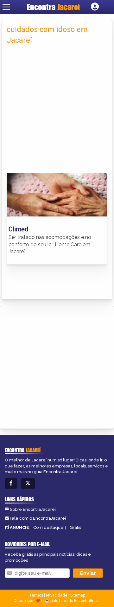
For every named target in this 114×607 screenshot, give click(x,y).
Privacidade (56, 595)
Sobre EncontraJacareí (33, 509)
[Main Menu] (6, 7)
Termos (36, 595)
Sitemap (77, 595)
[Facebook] (11, 483)
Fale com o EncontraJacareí (38, 518)
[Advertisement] (57, 109)
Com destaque (48, 527)
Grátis (75, 527)
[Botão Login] (95, 7)
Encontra (53, 7)
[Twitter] (28, 483)
